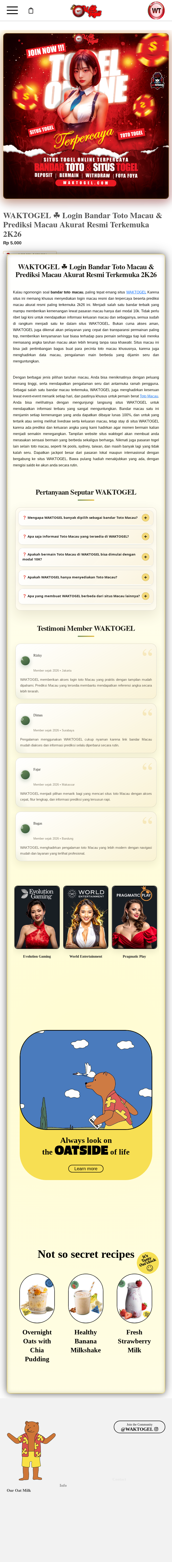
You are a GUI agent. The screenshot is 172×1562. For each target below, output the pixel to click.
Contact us (120, 1501)
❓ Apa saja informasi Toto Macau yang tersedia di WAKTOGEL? (75, 536)
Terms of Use (96, 1555)
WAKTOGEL (136, 292)
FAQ (62, 1506)
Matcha (12, 1517)
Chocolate (14, 1506)
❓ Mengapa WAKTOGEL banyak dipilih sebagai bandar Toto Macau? (80, 517)
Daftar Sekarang (31, 10)
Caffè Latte (15, 1512)
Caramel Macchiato (21, 1528)
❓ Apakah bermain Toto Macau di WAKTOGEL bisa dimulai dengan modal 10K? (78, 556)
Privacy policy (75, 1555)
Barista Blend (16, 1501)
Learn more (85, 1168)
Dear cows (67, 1501)
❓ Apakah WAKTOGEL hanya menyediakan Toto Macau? (69, 577)
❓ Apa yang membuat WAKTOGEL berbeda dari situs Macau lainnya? (81, 596)
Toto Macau (149, 396)
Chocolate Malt (18, 1522)
